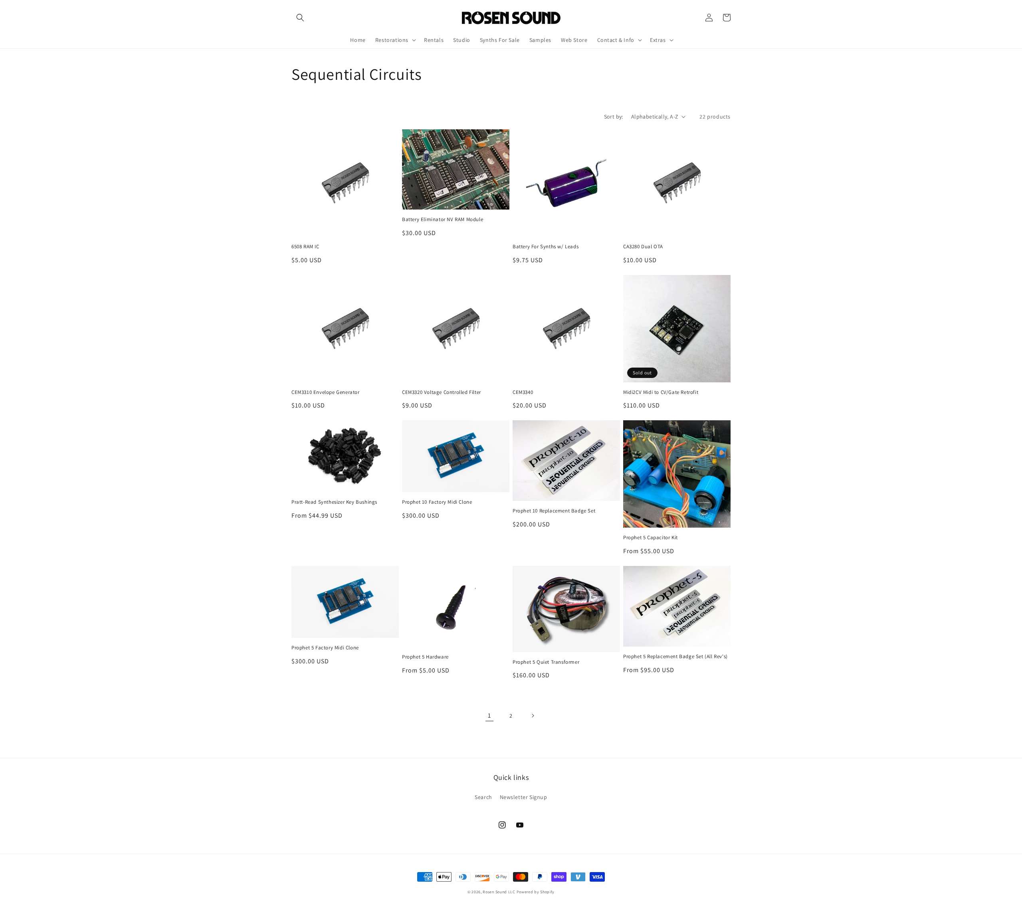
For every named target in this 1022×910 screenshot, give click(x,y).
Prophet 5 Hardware (425, 657)
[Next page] (532, 715)
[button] (300, 17)
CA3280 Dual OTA (643, 246)
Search (483, 797)
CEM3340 (523, 392)
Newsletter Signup (523, 797)
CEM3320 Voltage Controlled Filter (441, 392)
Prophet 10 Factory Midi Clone (437, 502)
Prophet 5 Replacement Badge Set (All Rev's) (675, 656)
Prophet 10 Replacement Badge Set (554, 511)
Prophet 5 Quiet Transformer (546, 662)
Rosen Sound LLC (499, 891)
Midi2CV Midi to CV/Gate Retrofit (660, 392)
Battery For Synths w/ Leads (545, 246)
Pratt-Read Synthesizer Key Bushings (334, 502)
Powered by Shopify (536, 891)
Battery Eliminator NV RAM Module (442, 219)
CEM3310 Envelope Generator (325, 392)
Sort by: (613, 116)
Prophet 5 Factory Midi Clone (325, 648)
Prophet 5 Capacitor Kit (650, 537)
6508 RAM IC (305, 246)
